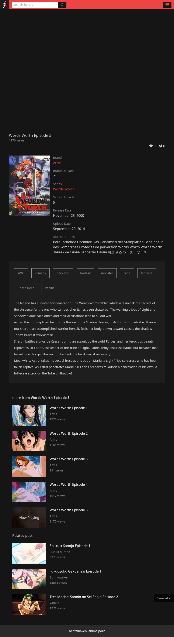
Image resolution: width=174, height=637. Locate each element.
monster (107, 273)
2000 (21, 273)
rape (127, 273)
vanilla (50, 288)
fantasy (85, 273)
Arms (57, 162)
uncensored (26, 288)
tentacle (146, 273)
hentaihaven (78, 631)
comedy (40, 273)
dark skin (63, 273)
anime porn (96, 631)
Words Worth (64, 189)
